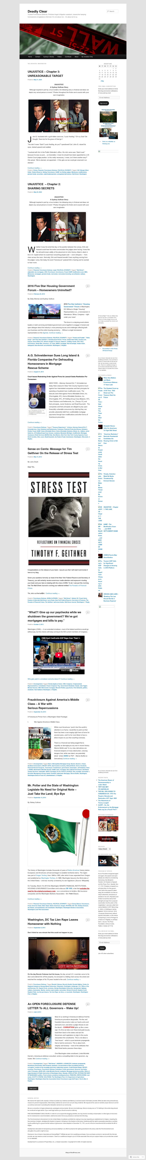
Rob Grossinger (72, 343)
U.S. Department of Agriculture (74, 1077)
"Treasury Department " (59, 427)
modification (76, 433)
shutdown (31, 690)
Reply (87, 602)
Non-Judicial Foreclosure (74, 770)
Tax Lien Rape (53, 992)
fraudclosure (57, 768)
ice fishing (63, 172)
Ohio (38, 437)
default (46, 341)
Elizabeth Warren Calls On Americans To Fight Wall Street (110, 428)
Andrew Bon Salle (72, 340)
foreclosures (60, 272)
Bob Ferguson (47, 1065)
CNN (64, 684)
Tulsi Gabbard (38, 690)
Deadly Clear (37, 11)
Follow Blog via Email (106, 931)
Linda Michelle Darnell (52, 1071)
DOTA (49, 766)
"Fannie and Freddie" (78, 338)
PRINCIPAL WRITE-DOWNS (78, 1075)
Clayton (30, 341)
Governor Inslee (37, 906)
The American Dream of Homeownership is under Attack (106, 782)
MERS (58, 343)
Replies (63, 345)
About (76, 57)
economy (63, 766)
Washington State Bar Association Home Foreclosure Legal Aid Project (57, 1079)
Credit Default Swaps (75, 1067)
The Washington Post (58, 1077)
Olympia (65, 1073)
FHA (78, 341)
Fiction (35, 170)
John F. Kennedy (33, 1071)
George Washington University (63, 988)
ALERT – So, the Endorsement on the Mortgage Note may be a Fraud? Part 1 (108, 807)
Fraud (66, 272)
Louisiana (57, 433)
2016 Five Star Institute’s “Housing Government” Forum (49, 340)
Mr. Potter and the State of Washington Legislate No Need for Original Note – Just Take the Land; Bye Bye (53, 789)
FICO (81, 341)
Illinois (75, 431)
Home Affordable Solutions (64, 431)
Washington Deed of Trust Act (37, 775)
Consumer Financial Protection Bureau (69, 429)
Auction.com (82, 340)
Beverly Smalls (67, 984)
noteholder (42, 771)
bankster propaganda (78, 1063)
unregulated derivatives (64, 174)
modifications (82, 172)
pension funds (32, 174)
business (55, 1065)
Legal (54, 270)
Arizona (69, 427)
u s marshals (68, 992)
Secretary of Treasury (79, 600)
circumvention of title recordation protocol (71, 1065)
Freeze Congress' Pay (53, 686)
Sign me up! (103, 103)
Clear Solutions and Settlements (47, 429)
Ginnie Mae (39, 343)
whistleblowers (50, 775)
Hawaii (77, 686)
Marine (43, 990)
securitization (76, 274)
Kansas (51, 433)
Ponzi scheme (47, 1075)
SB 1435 (69, 888)
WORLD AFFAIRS (52, 598)
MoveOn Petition (61, 688)
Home (30, 57)
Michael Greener (33, 688)
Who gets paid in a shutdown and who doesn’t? (44, 679)
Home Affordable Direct (48, 431)
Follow (102, 948)
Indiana (82, 431)
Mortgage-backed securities (75, 1071)
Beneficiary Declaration (35, 1065)
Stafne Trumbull (51, 773)
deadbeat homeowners (35, 766)
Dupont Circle (43, 988)
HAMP (57, 172)
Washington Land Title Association (38, 909)
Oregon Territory (41, 875)
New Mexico (56, 435)
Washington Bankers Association (73, 908)
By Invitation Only (87, 57)
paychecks (69, 688)
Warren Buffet (74, 773)
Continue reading (34, 168)
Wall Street (75, 174)
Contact (37, 57)
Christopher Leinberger (71, 986)
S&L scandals (77, 771)
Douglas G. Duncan (54, 341)
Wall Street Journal (70, 602)
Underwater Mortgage (63, 773)
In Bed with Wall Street (40, 600)
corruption (31, 1067)
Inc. (79, 431)
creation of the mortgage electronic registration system (51, 1067)
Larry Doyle (51, 600)
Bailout (74, 598)
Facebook (83, 766)
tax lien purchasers (43, 992)
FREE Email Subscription (107, 86)
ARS (45, 272)
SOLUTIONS (47, 1077)
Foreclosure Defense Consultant (52, 1069)
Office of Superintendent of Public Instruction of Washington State (59, 1072)
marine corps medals (52, 990)
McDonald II (37, 770)
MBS (85, 272)
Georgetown (77, 988)
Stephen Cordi (82, 990)
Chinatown (60, 986)
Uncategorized (37, 684)
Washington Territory (48, 878)
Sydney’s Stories (48, 57)
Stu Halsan (31, 908)
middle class (55, 770)
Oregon (63, 906)
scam (42, 437)
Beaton (73, 764)
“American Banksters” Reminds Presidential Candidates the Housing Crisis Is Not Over (111, 438)
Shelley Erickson (83, 906)
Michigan (69, 433)
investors (46, 343)
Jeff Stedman (81, 768)
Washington (83, 174)
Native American (74, 870)
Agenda (45, 333)
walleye (82, 274)
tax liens (61, 992)
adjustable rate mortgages (36, 272)
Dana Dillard (37, 341)
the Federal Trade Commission (64, 437)
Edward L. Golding (66, 341)
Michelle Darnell (46, 770)
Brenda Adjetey (77, 984)
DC (42, 341)
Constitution (42, 686)
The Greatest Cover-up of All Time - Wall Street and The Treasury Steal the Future (111, 392)
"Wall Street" (80, 270)
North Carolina (32, 437)
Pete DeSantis (78, 688)
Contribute (68, 57)
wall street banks (59, 602)
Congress (69, 684)
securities (40, 174)
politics (85, 688)
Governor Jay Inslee (81, 1069)
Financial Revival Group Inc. (36, 768)
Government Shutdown (67, 686)
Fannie (74, 341)
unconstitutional (40, 908)
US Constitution (50, 908)
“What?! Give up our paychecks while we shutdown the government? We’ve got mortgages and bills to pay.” (54, 616)
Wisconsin (85, 437)
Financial (41, 170)
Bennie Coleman (57, 984)
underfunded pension (50, 174)
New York (64, 435)
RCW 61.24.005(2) (66, 771)
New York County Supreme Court (77, 435)
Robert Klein (81, 343)
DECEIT (44, 766)
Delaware (84, 429)
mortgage (63, 343)
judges (69, 172)
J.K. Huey (52, 343)
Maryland (63, 433)
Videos (59, 57)
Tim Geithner (49, 602)
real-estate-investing (64, 274)
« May (102, 81)
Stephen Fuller (32, 992)
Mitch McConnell (43, 688)
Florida (30, 431)
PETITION (69, 906)
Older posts (33, 1088)
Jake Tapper (83, 686)
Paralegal (53, 771)
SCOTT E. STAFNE (37, 1077)
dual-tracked (55, 766)
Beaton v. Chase (81, 764)
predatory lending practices (60, 1075)
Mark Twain (45, 906)
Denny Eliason (76, 904)
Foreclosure (51, 172)
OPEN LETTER (72, 1073)
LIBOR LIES (41, 1071)
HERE (66, 756)
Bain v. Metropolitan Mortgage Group (59, 764)
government (65, 768)
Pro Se (59, 771)
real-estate (54, 274)
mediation (63, 1071)
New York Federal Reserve (63, 600)
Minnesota (75, 172)
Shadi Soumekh (49, 437)
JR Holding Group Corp (41, 433)
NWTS (48, 771)
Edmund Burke (70, 766)
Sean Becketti (39, 345)
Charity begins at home (55, 684)
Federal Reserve (37, 172)
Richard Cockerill (72, 990)
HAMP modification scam (76, 272)
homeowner (73, 768)
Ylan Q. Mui (82, 1079)
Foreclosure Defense (50, 170)
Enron (78, 766)
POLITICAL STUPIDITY (64, 170)
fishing (45, 172)
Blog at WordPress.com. (73, 1152)
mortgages (38, 274)
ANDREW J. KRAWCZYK (64, 1063)
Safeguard (31, 345)
